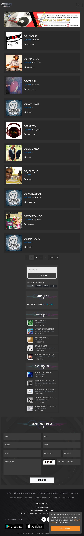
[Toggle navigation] (80, 5)
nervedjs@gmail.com (43, 510)
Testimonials (68, 498)
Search (41, 275)
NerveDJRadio (44, 493)
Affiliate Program (42, 498)
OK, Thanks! (65, 528)
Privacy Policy (16, 498)
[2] (57, 257)
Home (9, 493)
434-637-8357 (43, 507)
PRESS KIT (56, 498)
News (73, 493)
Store (55, 493)
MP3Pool (18, 493)
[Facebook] (43, 519)
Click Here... (49, 304)
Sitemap (28, 498)
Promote (65, 493)
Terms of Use (30, 493)
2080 (51, 257)
